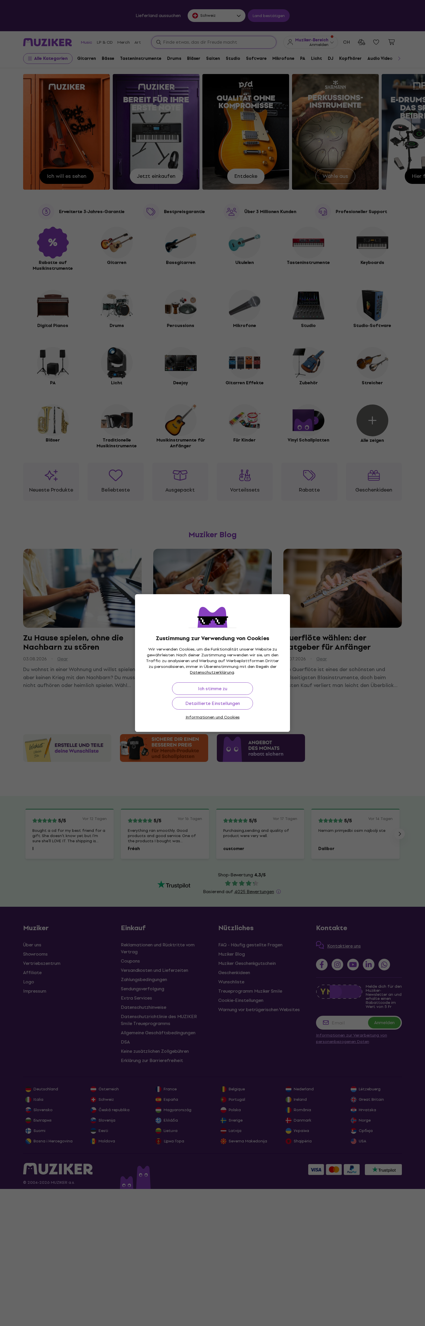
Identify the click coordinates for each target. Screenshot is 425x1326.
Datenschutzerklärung (212, 672)
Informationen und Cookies (213, 717)
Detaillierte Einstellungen (212, 703)
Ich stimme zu (212, 688)
